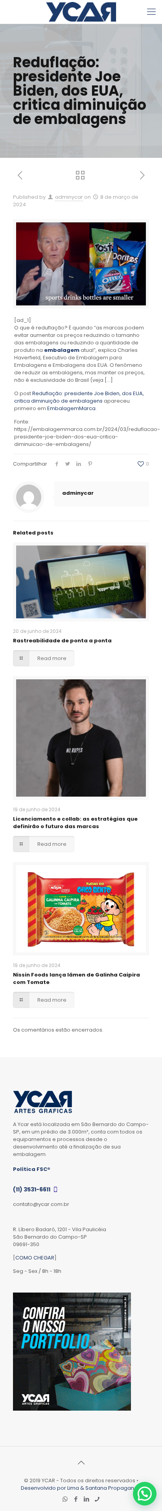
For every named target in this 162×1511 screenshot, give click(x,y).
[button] (144, 1493)
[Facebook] (76, 1499)
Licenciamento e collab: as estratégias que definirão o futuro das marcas (75, 822)
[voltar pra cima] (81, 1462)
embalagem (61, 350)
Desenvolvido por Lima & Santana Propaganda (81, 1488)
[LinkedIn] (86, 1499)
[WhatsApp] (65, 1499)
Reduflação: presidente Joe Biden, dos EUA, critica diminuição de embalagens (79, 397)
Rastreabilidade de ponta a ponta (62, 640)
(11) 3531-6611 (32, 1189)
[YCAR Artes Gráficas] (81, 12)
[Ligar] (97, 1499)
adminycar (69, 197)
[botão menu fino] (151, 11)
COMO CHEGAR (34, 1257)
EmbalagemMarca (71, 408)
